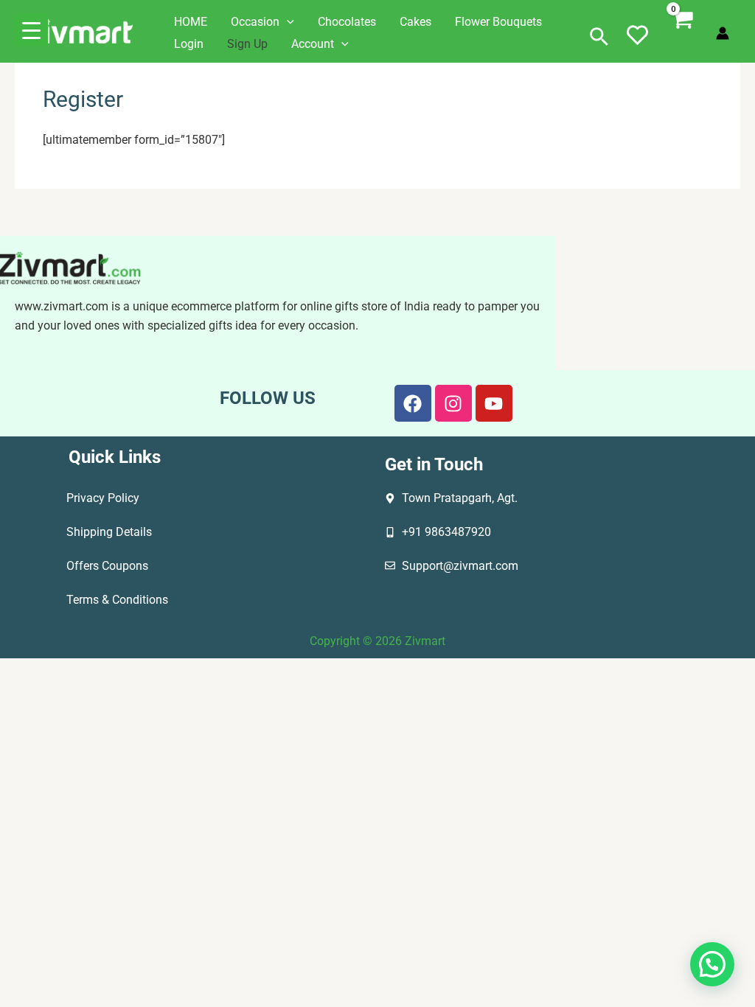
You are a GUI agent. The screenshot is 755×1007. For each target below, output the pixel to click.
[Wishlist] (637, 44)
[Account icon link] (722, 33)
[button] (599, 38)
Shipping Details (109, 532)
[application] (286, 22)
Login (188, 44)
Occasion (255, 22)
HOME (190, 22)
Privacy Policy (102, 498)
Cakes (415, 22)
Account (312, 44)
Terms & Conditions (117, 600)
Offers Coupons (107, 566)
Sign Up (247, 44)
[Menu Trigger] (31, 29)
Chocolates (347, 22)
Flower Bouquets (498, 22)
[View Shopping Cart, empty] (683, 33)
